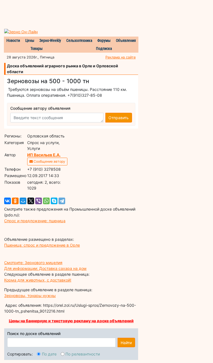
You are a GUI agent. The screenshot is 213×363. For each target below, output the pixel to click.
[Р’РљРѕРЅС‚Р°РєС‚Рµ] (7, 201)
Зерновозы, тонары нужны (30, 295)
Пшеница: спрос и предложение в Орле (42, 245)
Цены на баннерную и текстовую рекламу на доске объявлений (71, 320)
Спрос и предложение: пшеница (34, 220)
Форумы (104, 40)
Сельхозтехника (79, 40)
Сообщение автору (49, 161)
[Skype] (54, 201)
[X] (30, 201)
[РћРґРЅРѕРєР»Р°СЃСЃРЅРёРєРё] (15, 201)
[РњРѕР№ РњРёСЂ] (23, 201)
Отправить (118, 117)
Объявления (126, 40)
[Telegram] (62, 201)
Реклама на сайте (120, 57)
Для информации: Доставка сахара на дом (45, 268)
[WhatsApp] (46, 201)
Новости (13, 40)
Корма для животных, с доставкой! (37, 280)
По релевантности (82, 354)
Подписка (104, 48)
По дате (49, 354)
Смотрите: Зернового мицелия (33, 262)
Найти (126, 342)
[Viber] (38, 201)
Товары (37, 48)
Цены (29, 40)
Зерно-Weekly (50, 40)
